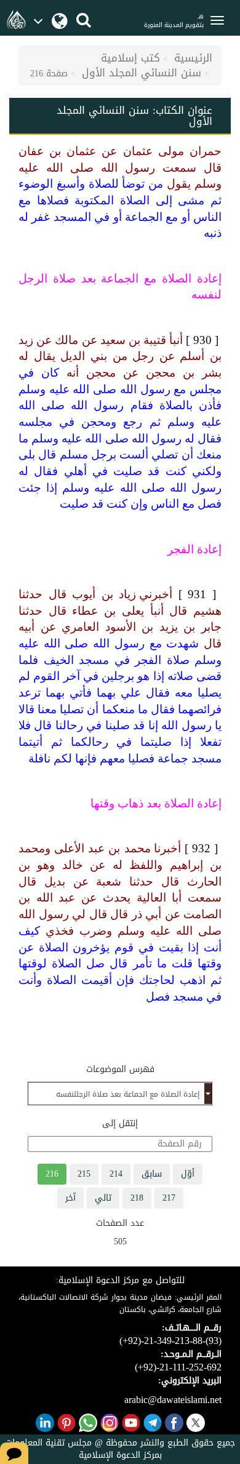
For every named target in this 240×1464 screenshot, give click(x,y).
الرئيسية (193, 58)
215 (84, 1174)
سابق (152, 1174)
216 (52, 1174)
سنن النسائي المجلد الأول (141, 72)
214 (116, 1174)
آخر (70, 1198)
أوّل (187, 1174)
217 (168, 1198)
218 (136, 1198)
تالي (103, 1198)
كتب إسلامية (130, 58)
